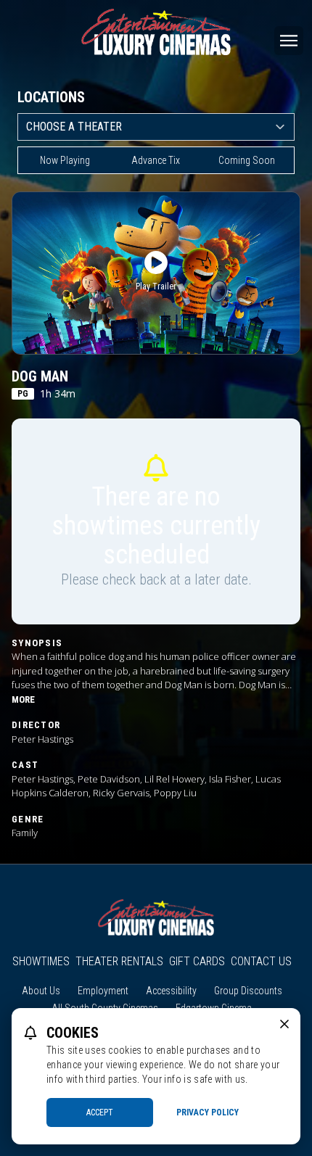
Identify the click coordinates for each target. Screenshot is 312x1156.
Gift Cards (197, 961)
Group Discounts (248, 990)
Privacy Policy (207, 1112)
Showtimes (41, 961)
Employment (103, 990)
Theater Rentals (119, 961)
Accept (99, 1112)
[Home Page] (156, 32)
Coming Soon (246, 160)
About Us (41, 990)
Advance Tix (155, 160)
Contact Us (261, 961)
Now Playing (65, 160)
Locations (51, 97)
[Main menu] (288, 40)
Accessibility (171, 990)
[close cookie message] (284, 1024)
